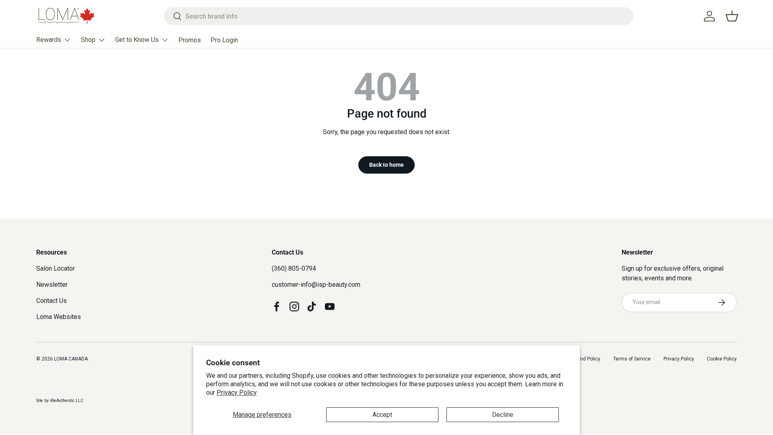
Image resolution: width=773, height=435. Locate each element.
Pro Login (224, 40)
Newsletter (52, 284)
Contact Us (51, 300)
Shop (88, 40)
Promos (189, 40)
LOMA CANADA (71, 359)
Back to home (386, 165)
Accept (382, 414)
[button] (732, 16)
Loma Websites (58, 317)
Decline (502, 414)
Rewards (48, 40)
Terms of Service (632, 359)
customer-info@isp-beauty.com (316, 284)
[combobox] (399, 16)
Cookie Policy (722, 359)
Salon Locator (55, 268)
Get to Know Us (137, 40)
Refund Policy (585, 359)
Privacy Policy (237, 392)
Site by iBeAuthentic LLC (59, 400)
